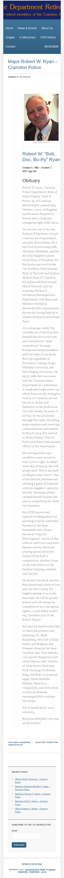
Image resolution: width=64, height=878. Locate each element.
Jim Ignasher (25, 77)
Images (10, 37)
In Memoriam (27, 37)
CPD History (48, 37)
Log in (43, 872)
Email (15, 830)
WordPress (34, 872)
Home (9, 28)
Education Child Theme (35, 870)
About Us (47, 28)
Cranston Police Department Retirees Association (32, 10)
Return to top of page (32, 864)
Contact (10, 46)
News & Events (27, 28)
